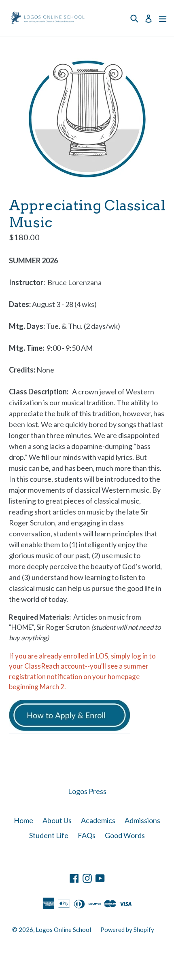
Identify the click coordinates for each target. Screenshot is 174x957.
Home (23, 820)
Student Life (48, 835)
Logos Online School (63, 929)
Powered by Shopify (127, 929)
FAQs (86, 835)
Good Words (125, 835)
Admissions (142, 820)
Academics (98, 820)
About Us (57, 820)
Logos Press (87, 791)
